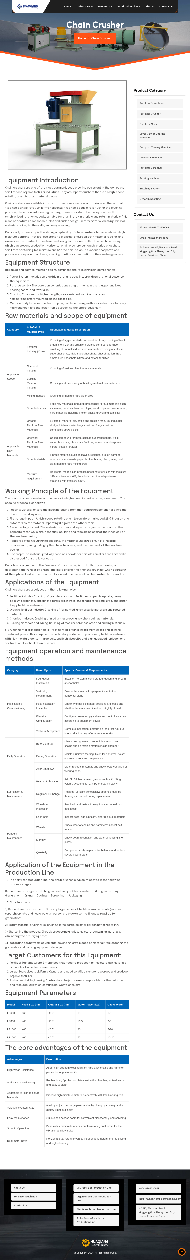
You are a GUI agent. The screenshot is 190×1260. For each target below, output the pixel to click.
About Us (84, 6)
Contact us (166, 6)
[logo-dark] (27, 6)
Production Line (128, 6)
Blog (148, 6)
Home (67, 6)
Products (104, 6)
